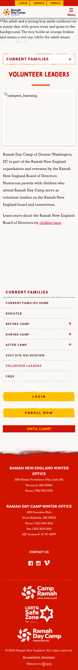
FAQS (10, 376)
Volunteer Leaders (24, 366)
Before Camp (18, 324)
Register (14, 313)
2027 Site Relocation (25, 355)
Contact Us (39, 552)
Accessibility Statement (39, 657)
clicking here (50, 222)
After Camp (16, 345)
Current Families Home (27, 303)
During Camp (18, 334)
